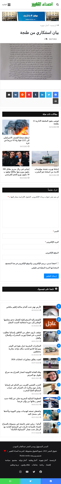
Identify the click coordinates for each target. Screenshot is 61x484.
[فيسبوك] (55, 95)
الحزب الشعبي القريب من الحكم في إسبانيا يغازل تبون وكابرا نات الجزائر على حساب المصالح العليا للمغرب (23, 388)
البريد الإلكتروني (52, 242)
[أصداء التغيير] (42, 4)
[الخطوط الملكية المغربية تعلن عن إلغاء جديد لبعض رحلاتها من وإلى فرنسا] (51, 402)
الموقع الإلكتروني (52, 253)
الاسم (56, 231)
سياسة (7, 460)
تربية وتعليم (14, 465)
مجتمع (14, 460)
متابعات (35, 465)
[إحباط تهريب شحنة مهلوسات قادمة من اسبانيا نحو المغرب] (45, 158)
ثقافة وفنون (25, 465)
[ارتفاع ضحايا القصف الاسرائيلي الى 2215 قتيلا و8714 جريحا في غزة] (15, 127)
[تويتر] (49, 95)
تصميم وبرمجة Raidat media (30, 456)
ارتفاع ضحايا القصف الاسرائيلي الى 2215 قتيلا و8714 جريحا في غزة (16, 140)
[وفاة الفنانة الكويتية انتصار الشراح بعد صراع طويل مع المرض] (51, 376)
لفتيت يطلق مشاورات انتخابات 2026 (26, 359)
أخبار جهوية (44, 25)
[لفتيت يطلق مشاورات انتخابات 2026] (51, 363)
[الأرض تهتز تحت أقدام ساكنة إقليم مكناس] (51, 311)
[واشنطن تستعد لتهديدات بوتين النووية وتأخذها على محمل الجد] (51, 415)
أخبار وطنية (33, 460)
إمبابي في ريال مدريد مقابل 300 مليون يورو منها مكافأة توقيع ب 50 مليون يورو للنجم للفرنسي (16, 172)
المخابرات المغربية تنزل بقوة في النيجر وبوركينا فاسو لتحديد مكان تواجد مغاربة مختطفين (25, 349)
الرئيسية (53, 25)
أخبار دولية (23, 460)
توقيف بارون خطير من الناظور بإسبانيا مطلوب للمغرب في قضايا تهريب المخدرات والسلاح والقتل (22, 335)
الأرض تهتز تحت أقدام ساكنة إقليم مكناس (23, 307)
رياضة (41, 465)
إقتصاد (48, 465)
